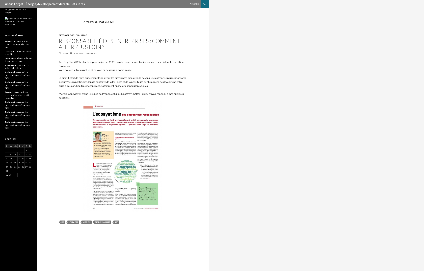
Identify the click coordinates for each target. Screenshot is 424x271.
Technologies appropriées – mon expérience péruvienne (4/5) (17, 85)
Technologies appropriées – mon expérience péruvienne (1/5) (17, 125)
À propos (194, 4)
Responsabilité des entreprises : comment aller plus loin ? (119, 44)
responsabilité (102, 222)
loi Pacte (73, 222)
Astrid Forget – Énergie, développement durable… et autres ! (45, 4)
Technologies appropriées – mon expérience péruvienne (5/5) (17, 75)
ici (89, 69)
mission (86, 222)
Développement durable (73, 35)
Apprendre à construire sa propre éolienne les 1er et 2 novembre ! (17, 95)
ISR (62, 222)
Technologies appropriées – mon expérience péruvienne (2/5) (17, 115)
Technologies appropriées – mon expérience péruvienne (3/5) (17, 105)
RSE (116, 222)
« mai (8, 175)
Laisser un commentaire (85, 53)
